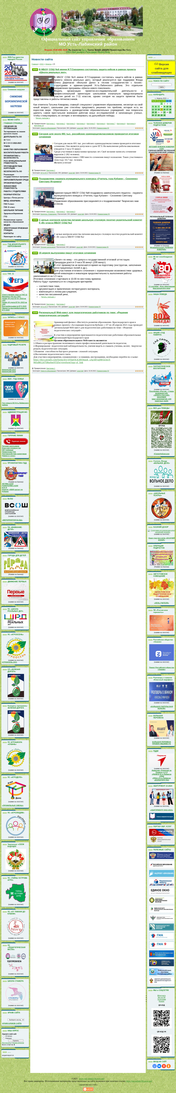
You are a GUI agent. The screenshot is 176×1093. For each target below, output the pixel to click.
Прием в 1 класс (8, 456)
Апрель (48, 64)
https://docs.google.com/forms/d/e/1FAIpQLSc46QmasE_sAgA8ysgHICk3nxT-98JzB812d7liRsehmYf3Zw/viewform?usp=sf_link (72, 361)
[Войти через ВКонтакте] (159, 1066)
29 (162, 115)
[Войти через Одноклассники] (169, 1066)
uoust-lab (80, 128)
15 (162, 109)
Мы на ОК (161, 997)
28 (159, 115)
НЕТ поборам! (7, 450)
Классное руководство (11, 448)
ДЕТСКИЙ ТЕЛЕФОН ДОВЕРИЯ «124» (161, 148)
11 (170, 107)
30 (164, 115)
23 (164, 112)
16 (164, 109)
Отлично (8, 1036)
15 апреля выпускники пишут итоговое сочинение (67, 252)
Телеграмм (161, 999)
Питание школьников (10, 446)
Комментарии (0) (103, 128)
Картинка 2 (61, 124)
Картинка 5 (91, 124)
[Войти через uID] (154, 1066)
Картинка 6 (101, 124)
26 (153, 115)
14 (159, 109)
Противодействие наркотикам (14, 454)
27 (156, 115)
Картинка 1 (50, 124)
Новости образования (48, 128)
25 (170, 112)
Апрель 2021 (162, 98)
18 (170, 109)
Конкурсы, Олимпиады (49, 214)
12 (153, 109)
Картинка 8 (121, 124)
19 (153, 112)
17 (167, 109)
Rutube (161, 1001)
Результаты (6, 1043)
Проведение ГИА (9, 452)
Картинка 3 (71, 124)
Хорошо (8, 1038)
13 (156, 109)
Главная (35, 64)
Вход (107, 52)
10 (167, 107)
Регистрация (91, 52)
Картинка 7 (111, 124)
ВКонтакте (161, 996)
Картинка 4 (81, 124)
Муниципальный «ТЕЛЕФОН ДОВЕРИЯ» (161, 249)
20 (156, 112)
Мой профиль (78, 52)
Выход (101, 52)
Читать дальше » (43, 118)
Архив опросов (18, 1043)
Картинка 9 (131, 124)
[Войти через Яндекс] (164, 1066)
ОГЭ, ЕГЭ (44, 173)
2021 (42, 64)
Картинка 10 (39, 126)
